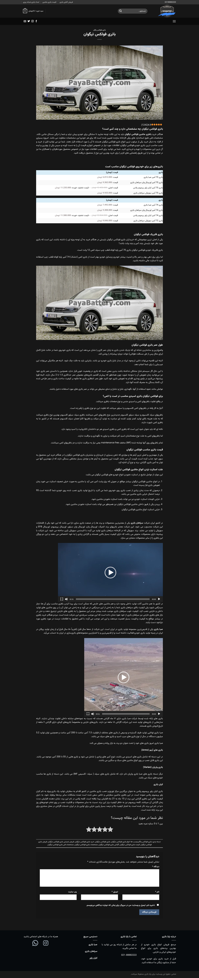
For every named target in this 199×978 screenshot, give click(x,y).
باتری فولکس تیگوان (102, 841)
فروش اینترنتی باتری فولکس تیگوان (61, 841)
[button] (110, 572)
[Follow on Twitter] (29, 21)
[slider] (113, 599)
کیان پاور (93, 958)
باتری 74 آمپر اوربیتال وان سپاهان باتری (146, 210)
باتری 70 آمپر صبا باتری (153, 177)
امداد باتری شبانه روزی (31, 2)
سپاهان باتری (91, 951)
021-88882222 (129, 955)
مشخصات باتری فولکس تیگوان (86, 844)
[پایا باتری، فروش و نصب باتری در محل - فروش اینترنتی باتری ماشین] (164, 11)
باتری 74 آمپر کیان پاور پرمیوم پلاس (148, 215)
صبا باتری (93, 944)
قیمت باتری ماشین (49, 2)
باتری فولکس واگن (99, 30)
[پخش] (159, 599)
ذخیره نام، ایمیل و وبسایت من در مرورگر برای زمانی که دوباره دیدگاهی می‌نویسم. (120, 905)
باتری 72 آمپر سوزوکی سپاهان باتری (148, 220)
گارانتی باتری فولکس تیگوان (109, 844)
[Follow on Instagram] (32, 21)
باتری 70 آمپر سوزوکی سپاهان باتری (148, 193)
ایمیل (115, 892)
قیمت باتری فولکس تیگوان (130, 844)
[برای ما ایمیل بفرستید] (25, 21)
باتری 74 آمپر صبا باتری (153, 205)
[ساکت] (66, 599)
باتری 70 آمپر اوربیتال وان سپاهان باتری (146, 182)
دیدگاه (155, 866)
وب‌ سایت (72, 892)
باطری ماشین (145, 134)
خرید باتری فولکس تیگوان (84, 841)
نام (157, 892)
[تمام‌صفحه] (61, 599)
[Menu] (174, 21)
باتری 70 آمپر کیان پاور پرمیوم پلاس (148, 187)
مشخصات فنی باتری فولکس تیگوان (60, 844)
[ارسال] (120, 11)
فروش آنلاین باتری (66, 2)
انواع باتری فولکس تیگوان (120, 841)
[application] (110, 572)
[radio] (110, 830)
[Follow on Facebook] (36, 21)
